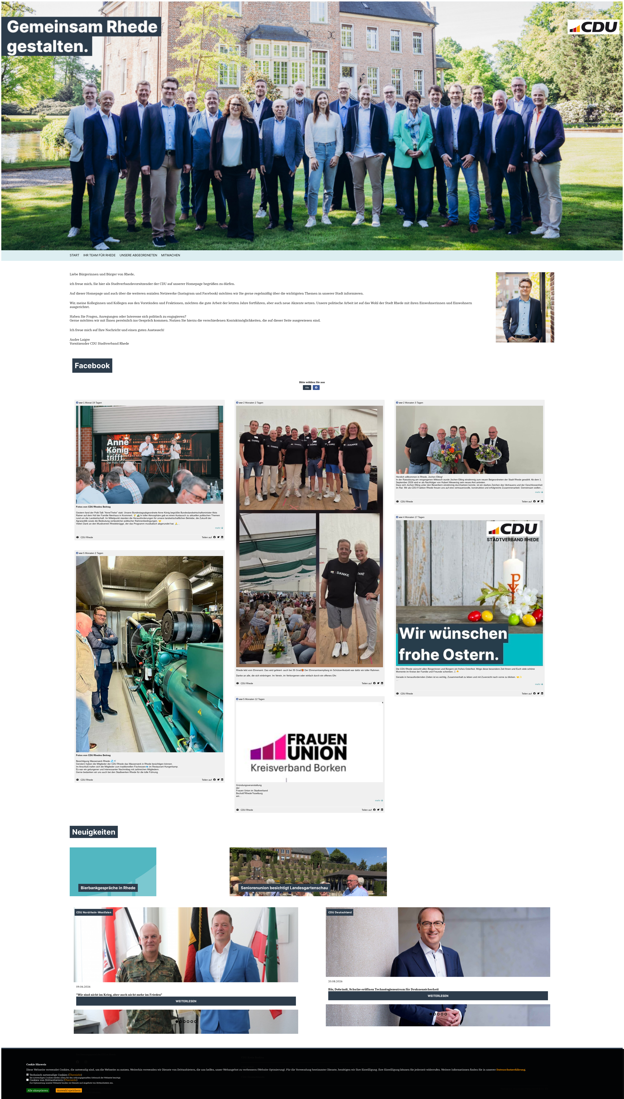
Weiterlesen (186, 1001)
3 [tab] (184, 1021)
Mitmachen (170, 255)
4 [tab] (188, 1021)
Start (74, 255)
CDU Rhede (87, 537)
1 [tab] (177, 1021)
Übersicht (75, 1074)
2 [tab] (180, 1021)
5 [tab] (191, 1021)
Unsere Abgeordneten (138, 255)
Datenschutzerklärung (510, 1069)
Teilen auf (207, 537)
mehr (218, 528)
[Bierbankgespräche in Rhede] (148, 871)
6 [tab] (195, 1021)
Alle (307, 387)
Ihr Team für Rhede (99, 255)
